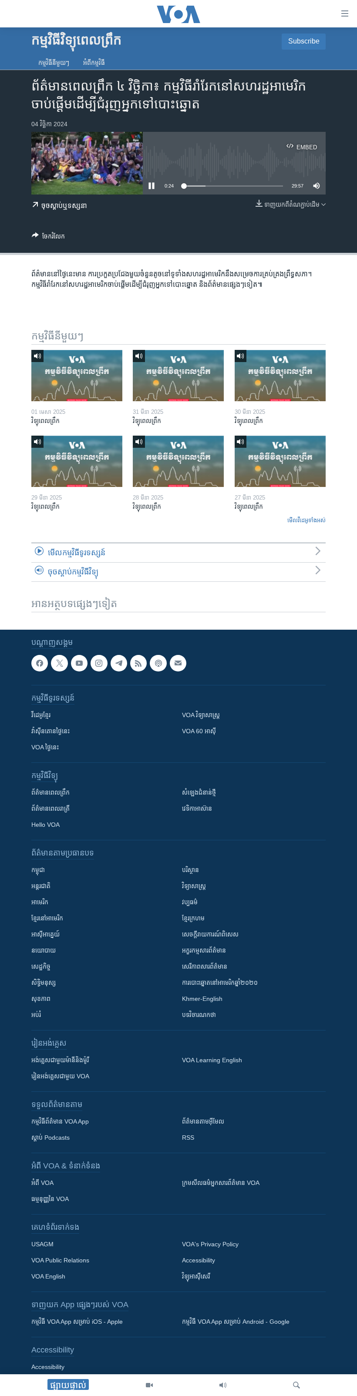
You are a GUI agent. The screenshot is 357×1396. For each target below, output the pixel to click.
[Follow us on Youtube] (79, 663)
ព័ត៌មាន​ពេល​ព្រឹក (50, 792)
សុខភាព (41, 998)
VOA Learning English (212, 1060)
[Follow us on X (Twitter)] (59, 663)
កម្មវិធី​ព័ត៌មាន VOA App (60, 1121)
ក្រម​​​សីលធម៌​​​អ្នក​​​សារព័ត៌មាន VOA (220, 1182)
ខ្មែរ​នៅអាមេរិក (47, 918)
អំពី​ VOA (42, 1182)
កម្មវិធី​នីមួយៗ (53, 62)
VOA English (48, 1276)
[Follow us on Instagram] (99, 663)
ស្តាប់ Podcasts (50, 1137)
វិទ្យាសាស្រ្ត (194, 886)
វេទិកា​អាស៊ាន (197, 808)
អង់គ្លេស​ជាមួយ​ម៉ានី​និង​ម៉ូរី (60, 1060)
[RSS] (138, 663)
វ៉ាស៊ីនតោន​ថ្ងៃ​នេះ (50, 731)
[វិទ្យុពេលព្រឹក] (76, 375)
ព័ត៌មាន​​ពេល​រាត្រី (50, 808)
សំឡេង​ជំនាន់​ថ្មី (199, 792)
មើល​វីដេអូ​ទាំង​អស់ (306, 520)
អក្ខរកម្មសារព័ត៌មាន (204, 950)
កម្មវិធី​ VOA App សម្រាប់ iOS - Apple (77, 1321)
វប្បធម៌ (190, 902)
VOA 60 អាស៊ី (199, 731)
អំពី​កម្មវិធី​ (94, 62)
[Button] (48, 238)
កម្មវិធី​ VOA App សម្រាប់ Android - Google (236, 1321)
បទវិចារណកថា (199, 1014)
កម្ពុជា (38, 869)
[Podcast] (158, 663)
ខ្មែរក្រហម (193, 918)
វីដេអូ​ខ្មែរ (41, 714)
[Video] (149, 1385)
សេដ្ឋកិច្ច (41, 966)
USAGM (42, 1244)
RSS (188, 1137)
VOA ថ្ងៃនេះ (45, 747)
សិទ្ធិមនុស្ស (43, 982)
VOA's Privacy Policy (210, 1244)
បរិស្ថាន (190, 869)
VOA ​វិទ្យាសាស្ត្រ (201, 714)
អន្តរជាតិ (41, 886)
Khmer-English (202, 998)
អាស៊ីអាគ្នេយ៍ (45, 934)
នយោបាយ (43, 950)
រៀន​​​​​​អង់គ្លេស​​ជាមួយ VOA (60, 1076)
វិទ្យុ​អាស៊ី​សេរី (196, 1276)
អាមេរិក (39, 902)
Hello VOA (45, 824)
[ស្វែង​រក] (296, 1385)
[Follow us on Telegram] (119, 663)
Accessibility (198, 1260)
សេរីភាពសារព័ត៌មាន (204, 966)
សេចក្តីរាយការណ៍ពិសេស (210, 934)
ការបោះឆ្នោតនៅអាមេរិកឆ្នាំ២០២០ (220, 982)
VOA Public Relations (60, 1260)
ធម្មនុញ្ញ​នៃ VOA (50, 1198)
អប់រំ (36, 1014)
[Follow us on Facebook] (39, 663)
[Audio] (223, 1385)
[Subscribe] (178, 663)
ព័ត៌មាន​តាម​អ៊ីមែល (203, 1121)
